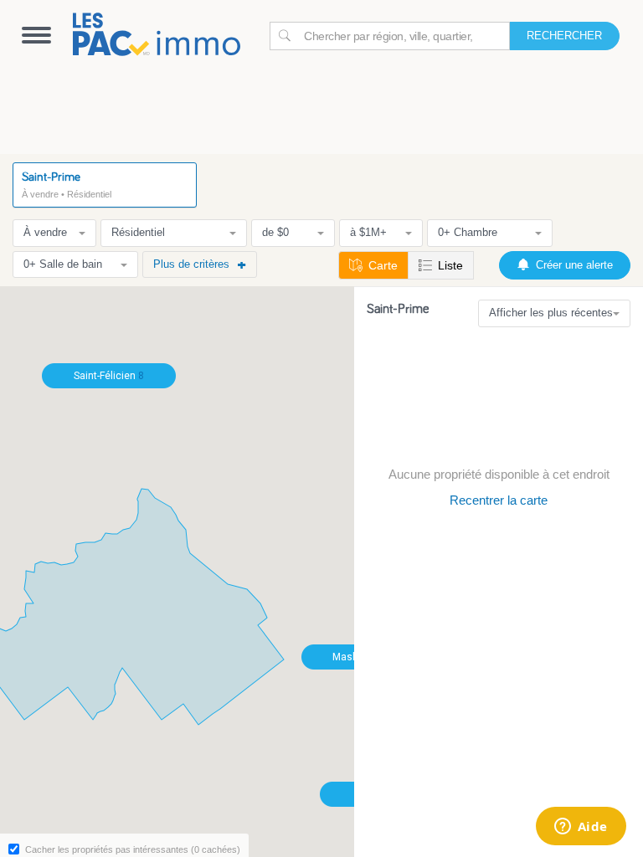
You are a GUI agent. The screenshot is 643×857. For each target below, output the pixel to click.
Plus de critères (191, 264)
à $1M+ (368, 232)
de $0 (275, 232)
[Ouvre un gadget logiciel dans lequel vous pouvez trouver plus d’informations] (580, 828)
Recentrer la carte (499, 500)
